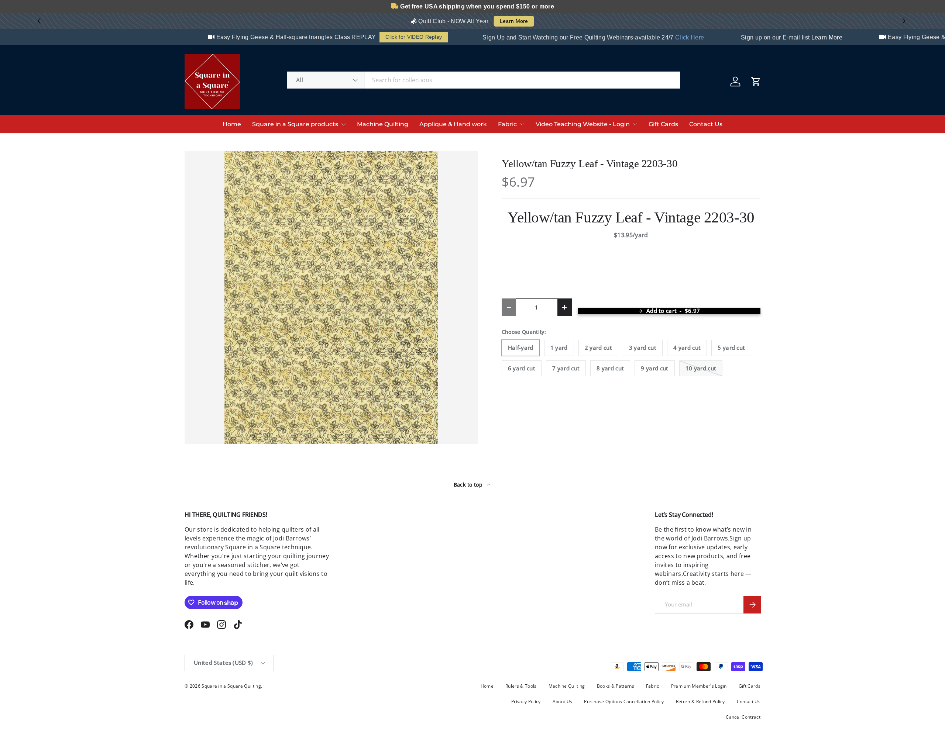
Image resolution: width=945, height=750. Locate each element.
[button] (905, 21)
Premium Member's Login (699, 686)
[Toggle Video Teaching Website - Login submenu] (634, 124)
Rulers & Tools (520, 686)
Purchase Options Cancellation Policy (624, 701)
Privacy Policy (525, 701)
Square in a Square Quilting (231, 686)
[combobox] (483, 80)
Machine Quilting (382, 124)
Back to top (469, 484)
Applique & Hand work (453, 124)
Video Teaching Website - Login (583, 124)
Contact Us (705, 124)
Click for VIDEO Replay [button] (400, 37)
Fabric (507, 124)
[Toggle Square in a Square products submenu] (343, 124)
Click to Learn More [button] (504, 21)
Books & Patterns (615, 686)
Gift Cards (663, 124)
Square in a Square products (295, 124)
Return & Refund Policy (700, 701)
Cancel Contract (743, 717)
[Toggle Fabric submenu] (522, 124)
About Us (563, 701)
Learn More (813, 37)
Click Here (676, 37)
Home (232, 124)
